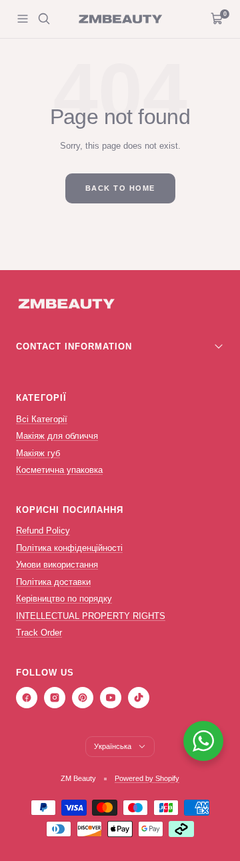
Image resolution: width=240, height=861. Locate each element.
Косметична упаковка (59, 470)
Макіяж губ (38, 453)
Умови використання (57, 565)
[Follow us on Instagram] (54, 697)
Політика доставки (53, 582)
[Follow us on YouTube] (110, 697)
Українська (112, 746)
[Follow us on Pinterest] (82, 697)
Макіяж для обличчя (57, 436)
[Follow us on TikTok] (138, 697)
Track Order (39, 633)
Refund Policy (43, 531)
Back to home (120, 188)
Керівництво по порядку (64, 599)
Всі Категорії (41, 419)
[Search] (44, 18)
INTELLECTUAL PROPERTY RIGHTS (90, 616)
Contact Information (74, 346)
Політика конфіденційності (69, 548)
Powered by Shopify (147, 778)
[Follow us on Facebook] (26, 697)
